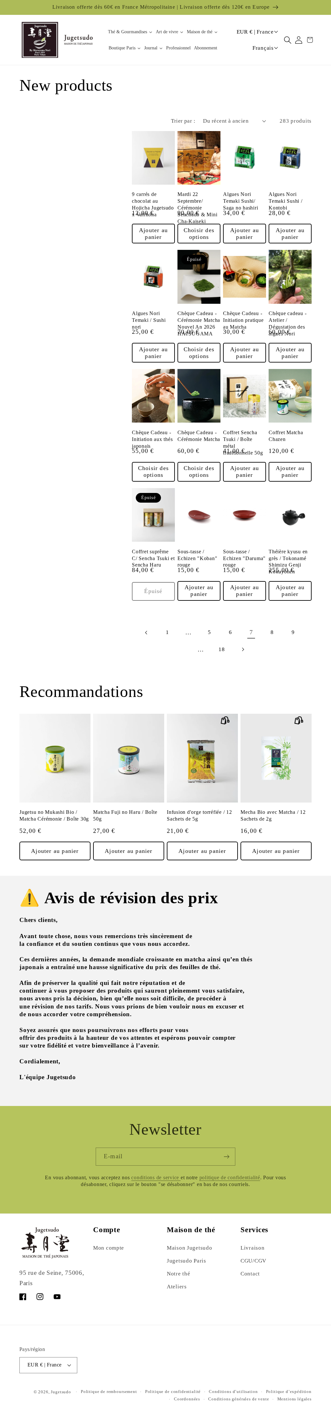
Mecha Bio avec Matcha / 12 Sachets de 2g (273, 815)
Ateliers (177, 1287)
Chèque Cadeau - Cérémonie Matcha (198, 436)
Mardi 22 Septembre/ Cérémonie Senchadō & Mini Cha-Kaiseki (197, 207)
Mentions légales (294, 1399)
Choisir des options (199, 233)
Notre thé (178, 1274)
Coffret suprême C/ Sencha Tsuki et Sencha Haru (153, 558)
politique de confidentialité (229, 1178)
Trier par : (183, 121)
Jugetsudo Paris (186, 1261)
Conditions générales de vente (238, 1399)
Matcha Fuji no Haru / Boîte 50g (125, 815)
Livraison (252, 1248)
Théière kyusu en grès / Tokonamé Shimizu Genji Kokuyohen (288, 562)
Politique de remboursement (109, 1391)
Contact (250, 1274)
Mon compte (108, 1248)
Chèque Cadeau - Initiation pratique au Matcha (243, 320)
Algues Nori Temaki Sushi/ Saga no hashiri (240, 201)
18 (222, 649)
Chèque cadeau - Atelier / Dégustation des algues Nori (287, 324)
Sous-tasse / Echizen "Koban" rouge (197, 558)
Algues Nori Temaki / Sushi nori (149, 320)
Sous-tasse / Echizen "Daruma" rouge (244, 558)
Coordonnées (187, 1399)
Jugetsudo (61, 1391)
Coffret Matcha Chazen (286, 436)
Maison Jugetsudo (189, 1248)
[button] (287, 39)
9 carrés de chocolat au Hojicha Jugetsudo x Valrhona (153, 204)
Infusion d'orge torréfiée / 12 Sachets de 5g (199, 815)
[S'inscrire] (226, 1157)
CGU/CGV (253, 1261)
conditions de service (156, 1178)
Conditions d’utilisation (233, 1391)
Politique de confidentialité (173, 1391)
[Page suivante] (242, 649)
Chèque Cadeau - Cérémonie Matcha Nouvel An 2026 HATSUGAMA (198, 324)
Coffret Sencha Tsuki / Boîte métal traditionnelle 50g (243, 443)
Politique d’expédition (289, 1391)
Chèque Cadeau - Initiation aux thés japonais (152, 439)
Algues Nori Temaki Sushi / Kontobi (286, 201)
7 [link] (251, 632)
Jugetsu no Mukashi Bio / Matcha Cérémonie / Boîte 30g (54, 815)
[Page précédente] (146, 632)
